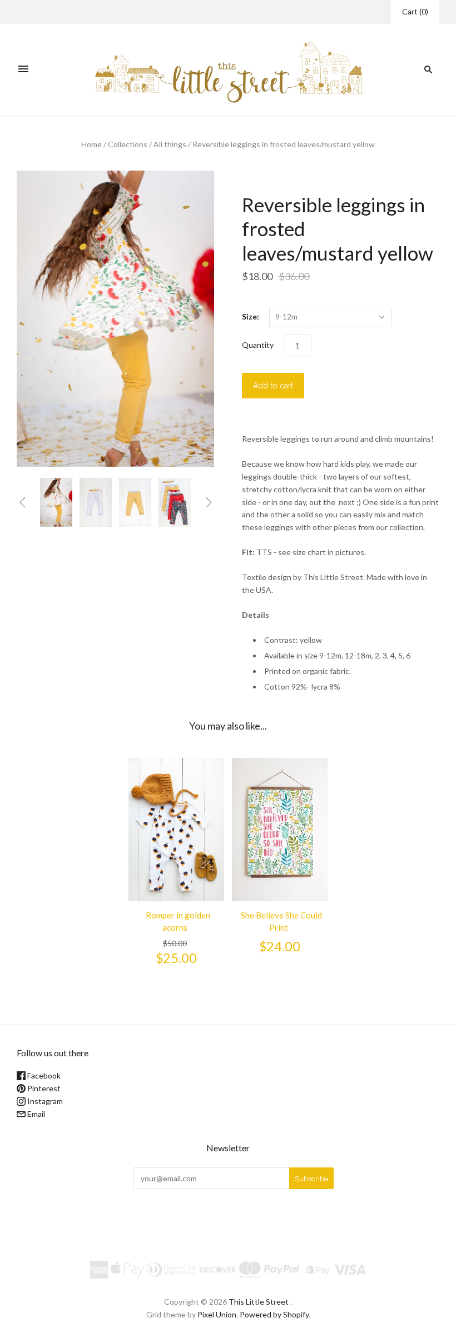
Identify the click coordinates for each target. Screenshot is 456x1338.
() (415, 11)
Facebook (43, 1075)
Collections (127, 144)
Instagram (44, 1101)
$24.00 (279, 946)
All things (169, 144)
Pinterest (43, 1088)
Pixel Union (216, 1314)
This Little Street (259, 1301)
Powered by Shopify (274, 1314)
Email (35, 1114)
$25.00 (176, 958)
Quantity (258, 345)
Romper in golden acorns (178, 921)
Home (91, 144)
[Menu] (23, 69)
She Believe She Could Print (281, 921)
